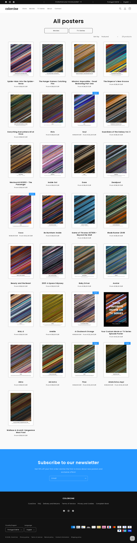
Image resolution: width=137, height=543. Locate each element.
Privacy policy (24, 537)
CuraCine (32, 503)
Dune (84, 182)
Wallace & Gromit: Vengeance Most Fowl (21, 431)
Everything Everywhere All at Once (20, 133)
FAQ (39, 503)
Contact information (62, 537)
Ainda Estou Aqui (116, 382)
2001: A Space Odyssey (52, 283)
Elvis (53, 132)
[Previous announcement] (44, 2)
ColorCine (14, 537)
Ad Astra (53, 382)
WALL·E (21, 331)
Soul (84, 132)
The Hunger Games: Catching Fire (52, 82)
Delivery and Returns (51, 503)
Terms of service (36, 537)
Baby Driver (84, 283)
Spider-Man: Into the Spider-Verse (20, 82)
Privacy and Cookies (86, 503)
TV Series (81, 30)
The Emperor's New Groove (116, 81)
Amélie (52, 331)
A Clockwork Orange (84, 331)
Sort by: (96, 37)
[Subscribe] (85, 478)
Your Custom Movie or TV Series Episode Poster (116, 332)
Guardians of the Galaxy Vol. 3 (116, 132)
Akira (20, 382)
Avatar (116, 283)
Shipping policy (76, 537)
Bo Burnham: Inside (53, 233)
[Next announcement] (93, 2)
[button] (120, 8)
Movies (56, 30)
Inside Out (52, 182)
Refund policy (49, 537)
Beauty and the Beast (21, 283)
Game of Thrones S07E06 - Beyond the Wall (84, 234)
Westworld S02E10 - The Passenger (21, 183)
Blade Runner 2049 (116, 233)
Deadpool (116, 182)
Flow (84, 382)
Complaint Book (102, 503)
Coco (20, 233)
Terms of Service (69, 503)
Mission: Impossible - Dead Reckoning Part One (84, 82)
